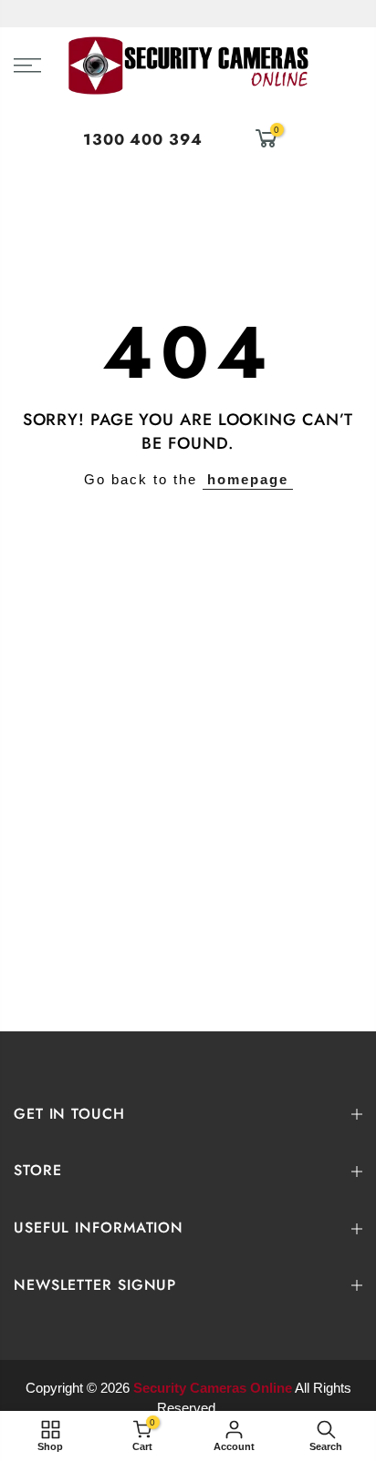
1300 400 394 (143, 139)
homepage (247, 479)
